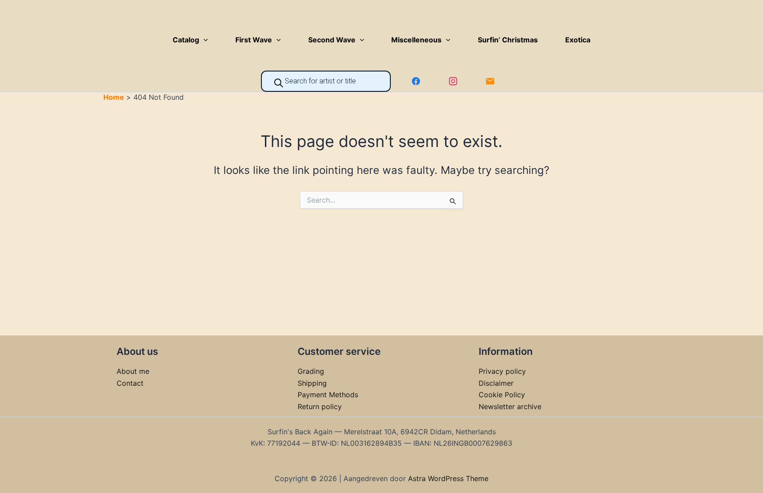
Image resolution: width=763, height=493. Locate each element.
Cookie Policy (502, 394)
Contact (130, 383)
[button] (203, 39)
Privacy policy (502, 371)
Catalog (186, 39)
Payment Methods (328, 394)
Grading (311, 371)
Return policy (320, 406)
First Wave (253, 39)
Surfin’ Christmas (508, 39)
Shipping (312, 383)
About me (133, 371)
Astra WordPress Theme (448, 478)
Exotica (577, 39)
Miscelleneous (416, 39)
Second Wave (331, 39)
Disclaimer (496, 383)
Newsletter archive (510, 406)
